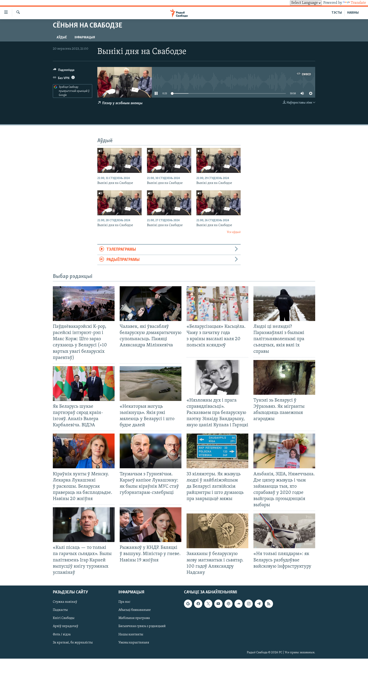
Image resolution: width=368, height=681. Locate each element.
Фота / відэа (62, 634)
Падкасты (60, 610)
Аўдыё (62, 37)
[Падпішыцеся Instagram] (248, 604)
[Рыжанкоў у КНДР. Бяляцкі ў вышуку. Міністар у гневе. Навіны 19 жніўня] (150, 524)
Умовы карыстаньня (133, 642)
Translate (358, 3)
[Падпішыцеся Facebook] (198, 604)
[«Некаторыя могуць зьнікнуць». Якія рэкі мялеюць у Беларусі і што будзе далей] (150, 383)
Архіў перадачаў (65, 626)
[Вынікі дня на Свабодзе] (119, 160)
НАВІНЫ (353, 12)
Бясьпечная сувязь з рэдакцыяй (142, 626)
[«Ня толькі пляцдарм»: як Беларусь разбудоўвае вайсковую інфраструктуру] (284, 530)
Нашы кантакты (130, 634)
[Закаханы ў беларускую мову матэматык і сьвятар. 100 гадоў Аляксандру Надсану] (217, 530)
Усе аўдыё (234, 232)
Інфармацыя (85, 37)
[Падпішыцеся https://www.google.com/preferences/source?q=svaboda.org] (188, 604)
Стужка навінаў (65, 602)
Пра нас (124, 602)
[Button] (63, 71)
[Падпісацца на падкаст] (228, 604)
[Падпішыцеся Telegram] (259, 604)
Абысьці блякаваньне (134, 610)
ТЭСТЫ (337, 12)
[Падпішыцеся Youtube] (218, 604)
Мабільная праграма (134, 618)
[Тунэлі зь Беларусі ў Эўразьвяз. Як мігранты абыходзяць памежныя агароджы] (284, 377)
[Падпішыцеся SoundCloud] (238, 604)
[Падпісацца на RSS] (269, 604)
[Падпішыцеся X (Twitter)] (208, 604)
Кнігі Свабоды (63, 618)
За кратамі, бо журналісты (73, 642)
